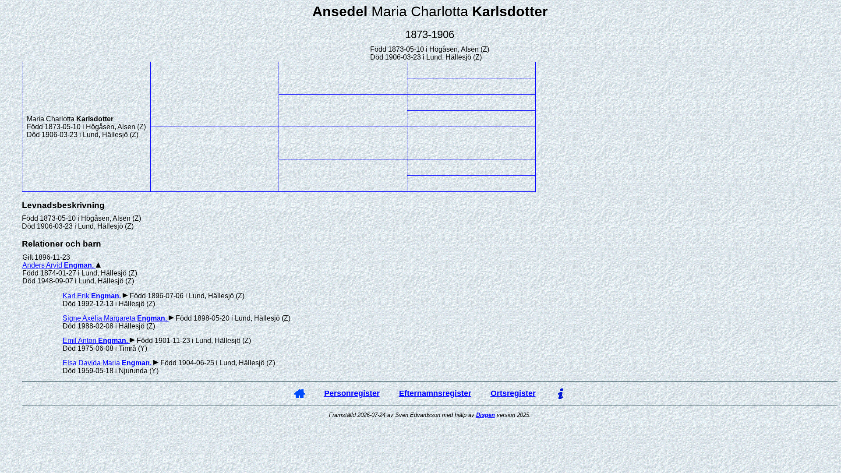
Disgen (485, 415)
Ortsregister (513, 393)
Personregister (352, 393)
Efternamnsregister (435, 393)
